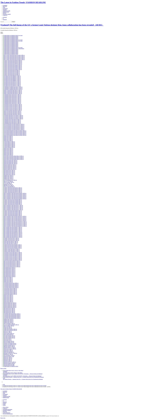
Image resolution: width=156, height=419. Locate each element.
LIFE (4, 7)
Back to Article (3, 368)
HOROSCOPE (6, 11)
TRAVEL (5, 9)
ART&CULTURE (6, 10)
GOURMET (5, 8)
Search (13, 21)
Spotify (4, 405)
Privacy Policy (6, 407)
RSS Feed (5, 411)
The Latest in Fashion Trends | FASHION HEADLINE (23, 2)
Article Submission (6, 412)
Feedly (4, 404)
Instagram (5, 19)
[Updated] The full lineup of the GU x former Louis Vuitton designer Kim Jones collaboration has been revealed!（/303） (51, 25)
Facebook (5, 17)
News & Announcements (8, 413)
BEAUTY (5, 6)
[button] (78, 32)
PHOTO (4, 13)
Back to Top (2, 417)
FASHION (5, 5)
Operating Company (7, 14)
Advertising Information (7, 409)
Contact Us (5, 15)
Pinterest (4, 402)
